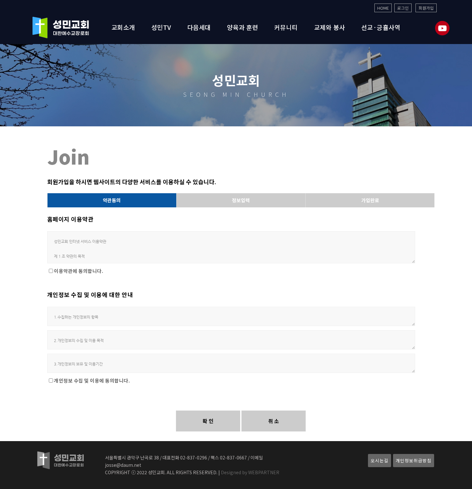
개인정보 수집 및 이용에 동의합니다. (92, 381)
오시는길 (380, 460)
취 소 (273, 421)
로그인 (403, 8)
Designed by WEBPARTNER (249, 472)
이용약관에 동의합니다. (78, 271)
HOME (383, 8)
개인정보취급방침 (414, 460)
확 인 (208, 421)
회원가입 (426, 8)
